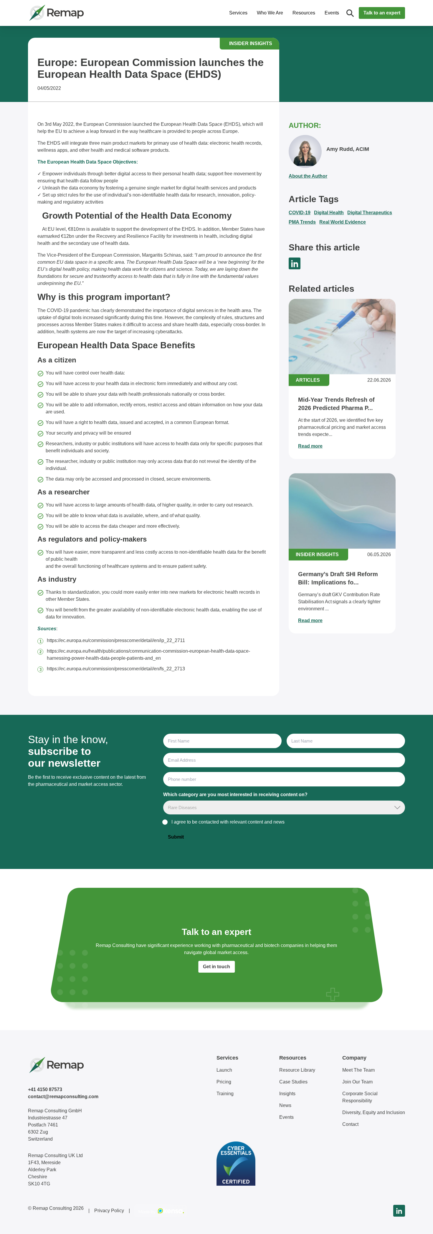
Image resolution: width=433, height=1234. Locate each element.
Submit (176, 836)
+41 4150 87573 (45, 1089)
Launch (224, 1070)
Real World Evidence (342, 222)
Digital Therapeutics (369, 212)
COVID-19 (299, 212)
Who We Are (270, 12)
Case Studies (293, 1081)
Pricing (223, 1081)
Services (238, 12)
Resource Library (297, 1070)
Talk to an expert (381, 12)
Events (332, 12)
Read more (310, 445)
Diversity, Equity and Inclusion (373, 1112)
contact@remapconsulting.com (63, 1096)
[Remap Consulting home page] (75, 12)
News (285, 1105)
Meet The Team (358, 1070)
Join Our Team (357, 1081)
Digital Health (329, 212)
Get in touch (216, 966)
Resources (303, 12)
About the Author (308, 176)
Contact (350, 1124)
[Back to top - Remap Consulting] (418, 1223)
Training (225, 1093)
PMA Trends (302, 222)
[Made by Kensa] (161, 1211)
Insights (287, 1093)
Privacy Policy (109, 1210)
